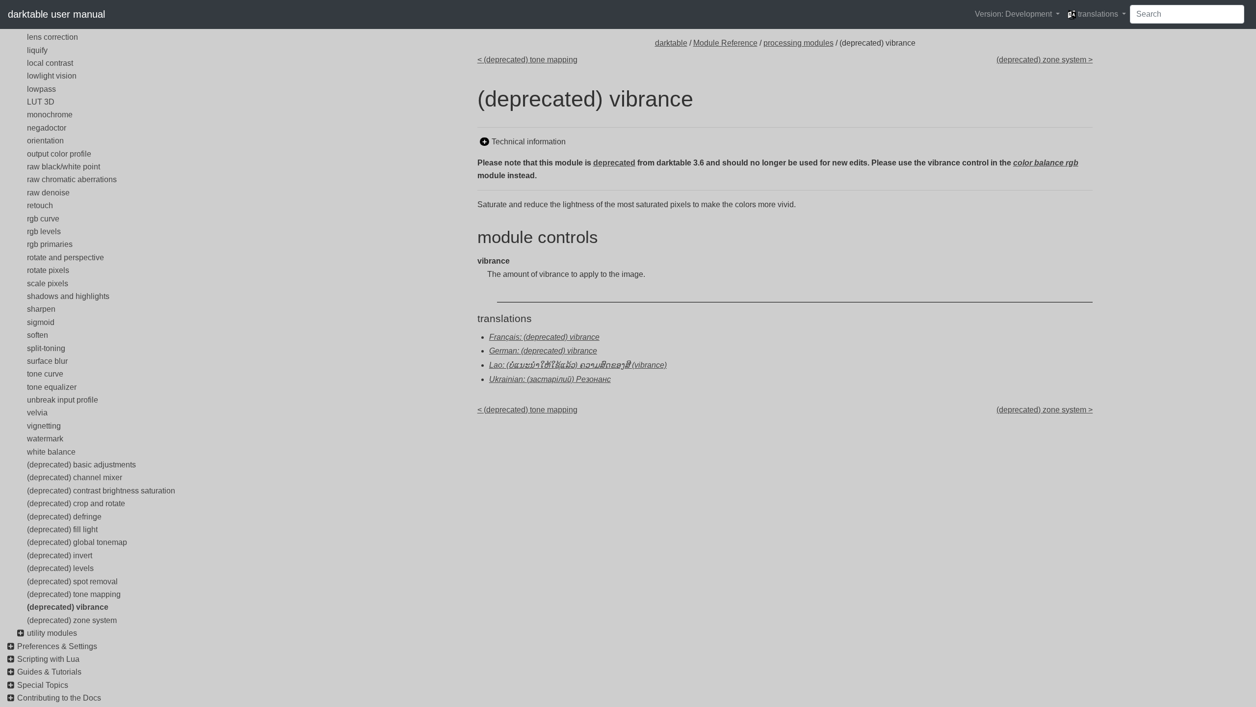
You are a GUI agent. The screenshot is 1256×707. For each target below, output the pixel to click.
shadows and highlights (68, 296)
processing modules (798, 43)
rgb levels (44, 231)
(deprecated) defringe (64, 517)
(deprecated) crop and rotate (76, 503)
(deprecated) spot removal (72, 581)
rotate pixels (48, 270)
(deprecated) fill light (62, 529)
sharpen (41, 309)
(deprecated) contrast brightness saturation (101, 491)
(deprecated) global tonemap (77, 542)
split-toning (46, 348)
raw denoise (48, 193)
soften (37, 335)
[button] (1017, 14)
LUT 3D (40, 102)
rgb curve (43, 219)
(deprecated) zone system (72, 620)
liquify (37, 50)
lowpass (41, 89)
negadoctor (46, 128)
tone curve (45, 374)
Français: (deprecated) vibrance (544, 337)
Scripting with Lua (48, 659)
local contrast (50, 63)
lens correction (52, 37)
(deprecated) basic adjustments (81, 465)
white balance (51, 452)
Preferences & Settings (57, 646)
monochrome (50, 114)
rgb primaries (50, 244)
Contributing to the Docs (59, 698)
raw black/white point (63, 167)
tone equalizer (52, 387)
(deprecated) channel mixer (74, 477)
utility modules (52, 633)
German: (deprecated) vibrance (543, 351)
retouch (40, 205)
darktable (671, 43)
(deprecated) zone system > (1044, 59)
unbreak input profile (62, 400)
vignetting (44, 426)
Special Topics (42, 685)
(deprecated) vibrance (67, 607)
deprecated (614, 163)
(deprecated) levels (60, 568)
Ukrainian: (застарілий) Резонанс (550, 379)
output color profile (59, 154)
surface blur (47, 361)
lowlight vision (52, 76)
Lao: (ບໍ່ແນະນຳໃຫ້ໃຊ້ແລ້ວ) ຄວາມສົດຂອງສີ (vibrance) (578, 365)
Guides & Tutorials (49, 672)
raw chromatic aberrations (72, 179)
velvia (37, 412)
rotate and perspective (65, 257)
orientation (45, 140)
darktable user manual (56, 14)
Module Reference (725, 43)
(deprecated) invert (59, 555)
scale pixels (47, 283)
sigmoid (40, 322)
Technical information (529, 141)
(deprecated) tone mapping (74, 594)
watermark (45, 439)
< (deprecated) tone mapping (527, 59)
